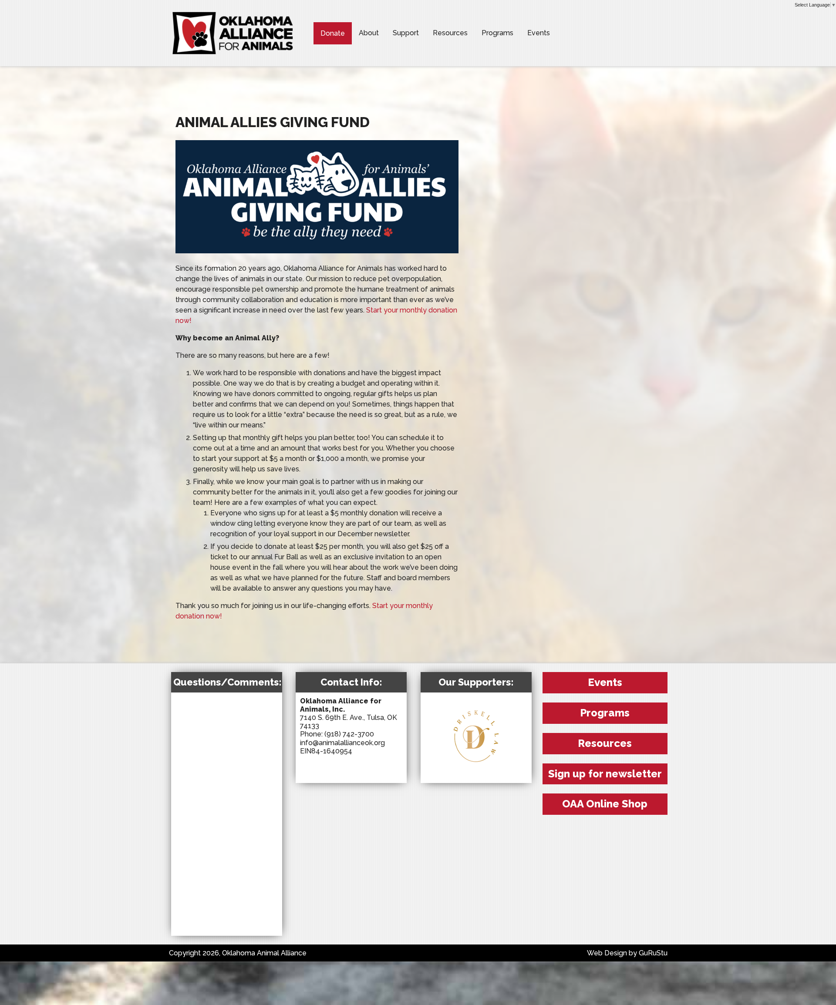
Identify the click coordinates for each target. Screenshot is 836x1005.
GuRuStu (653, 953)
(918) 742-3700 (349, 734)
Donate (332, 33)
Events (538, 33)
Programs (497, 33)
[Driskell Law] (476, 767)
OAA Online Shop (604, 803)
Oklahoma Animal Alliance (232, 33)
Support (406, 33)
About (369, 33)
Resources (450, 33)
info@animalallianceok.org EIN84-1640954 (342, 747)
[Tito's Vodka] (482, 775)
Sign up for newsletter (605, 773)
